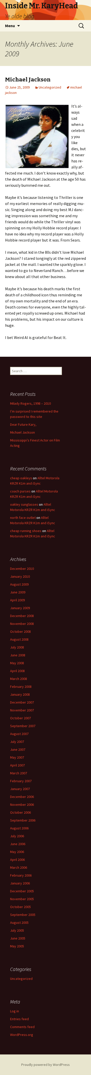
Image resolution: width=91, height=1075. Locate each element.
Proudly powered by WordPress (45, 1064)
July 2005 (17, 930)
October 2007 (20, 718)
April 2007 (17, 765)
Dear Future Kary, (23, 424)
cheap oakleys (21, 478)
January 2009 (20, 608)
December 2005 (22, 891)
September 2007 (22, 726)
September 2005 (22, 914)
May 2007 (17, 757)
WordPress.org (21, 1034)
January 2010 (20, 576)
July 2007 (17, 741)
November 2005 (22, 899)
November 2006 (22, 804)
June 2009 (17, 592)
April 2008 (17, 671)
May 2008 (17, 663)
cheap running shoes (25, 530)
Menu (10, 25)
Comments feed (22, 1027)
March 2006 (18, 867)
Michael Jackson (28, 79)
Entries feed (19, 1019)
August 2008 (19, 639)
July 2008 (17, 647)
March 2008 (18, 678)
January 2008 (20, 694)
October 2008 (20, 631)
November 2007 (22, 710)
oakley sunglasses (24, 504)
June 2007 (17, 749)
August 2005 (19, 922)
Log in (14, 1011)
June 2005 (17, 938)
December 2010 (22, 568)
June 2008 (17, 655)
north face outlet (23, 517)
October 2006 (20, 812)
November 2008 (22, 623)
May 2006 (17, 851)
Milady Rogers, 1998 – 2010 (30, 403)
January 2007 (20, 789)
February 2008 (21, 686)
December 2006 (22, 796)
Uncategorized (50, 87)
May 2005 (17, 946)
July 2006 (17, 836)
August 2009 (19, 584)
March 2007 (18, 773)
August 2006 (19, 828)
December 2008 (22, 615)
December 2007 (22, 702)
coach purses (20, 491)
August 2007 (19, 733)
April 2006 (17, 859)
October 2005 (20, 907)
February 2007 (21, 781)
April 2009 (17, 600)
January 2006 (20, 883)
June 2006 (17, 844)
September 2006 (22, 820)
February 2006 (21, 875)
